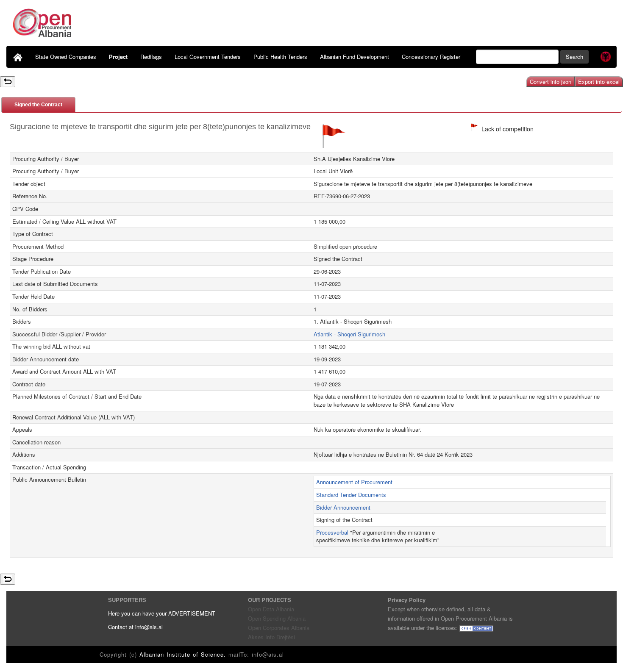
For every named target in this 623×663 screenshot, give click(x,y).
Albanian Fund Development (354, 57)
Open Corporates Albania (278, 628)
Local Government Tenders (208, 57)
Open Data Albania (271, 609)
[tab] (38, 104)
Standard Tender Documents (351, 495)
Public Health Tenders (280, 57)
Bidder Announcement (343, 507)
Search (574, 57)
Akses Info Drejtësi (271, 637)
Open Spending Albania (277, 618)
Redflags (151, 57)
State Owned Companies (65, 57)
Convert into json (550, 82)
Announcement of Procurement (354, 482)
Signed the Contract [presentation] (38, 105)
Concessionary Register (431, 57)
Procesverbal (332, 532)
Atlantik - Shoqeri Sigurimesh (349, 334)
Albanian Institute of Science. (183, 654)
